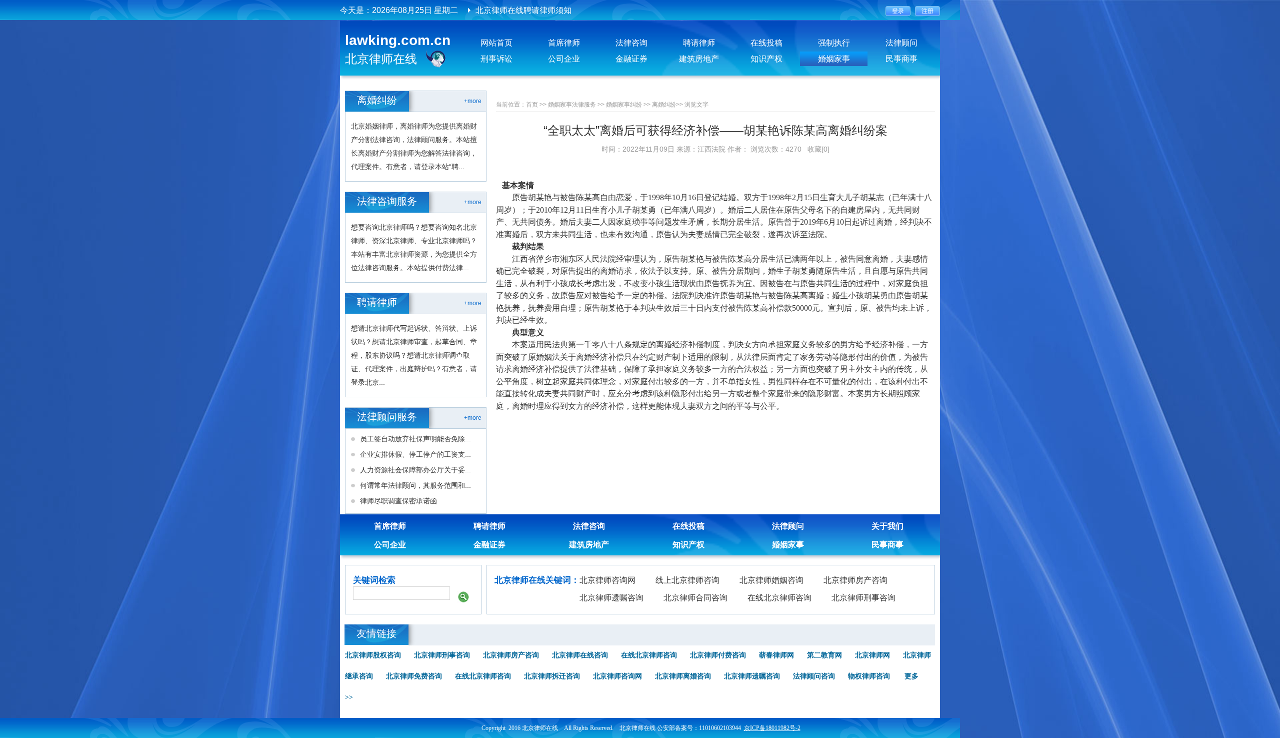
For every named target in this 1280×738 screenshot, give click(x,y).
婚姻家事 (834, 59)
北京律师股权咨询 (373, 655)
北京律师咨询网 (608, 580)
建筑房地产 (699, 59)
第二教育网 (824, 655)
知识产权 (766, 59)
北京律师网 (872, 655)
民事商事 (902, 59)
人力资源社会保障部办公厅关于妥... (415, 470)
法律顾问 (902, 43)
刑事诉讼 (496, 59)
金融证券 (632, 59)
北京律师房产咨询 (856, 580)
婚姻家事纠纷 (624, 104)
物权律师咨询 (869, 676)
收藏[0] (819, 149)
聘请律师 (699, 43)
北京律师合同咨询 (696, 597)
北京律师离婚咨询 (683, 676)
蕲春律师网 (776, 655)
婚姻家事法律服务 (572, 104)
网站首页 (496, 43)
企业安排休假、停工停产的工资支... (415, 454)
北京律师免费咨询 (414, 676)
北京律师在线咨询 (580, 655)
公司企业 (564, 59)
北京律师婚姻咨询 (772, 580)
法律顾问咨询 (814, 676)
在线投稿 (766, 43)
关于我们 (888, 526)
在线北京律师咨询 (780, 597)
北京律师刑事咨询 (864, 597)
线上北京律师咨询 (688, 580)
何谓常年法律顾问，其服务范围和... (415, 485)
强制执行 (834, 43)
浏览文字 (696, 104)
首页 (532, 104)
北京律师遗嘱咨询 (612, 597)
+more (473, 101)
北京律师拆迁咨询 (552, 676)
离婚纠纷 (664, 104)
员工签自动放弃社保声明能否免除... (415, 439)
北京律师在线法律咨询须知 (524, 10)
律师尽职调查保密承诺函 (398, 501)
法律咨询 (632, 43)
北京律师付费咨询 (718, 655)
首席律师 (564, 43)
